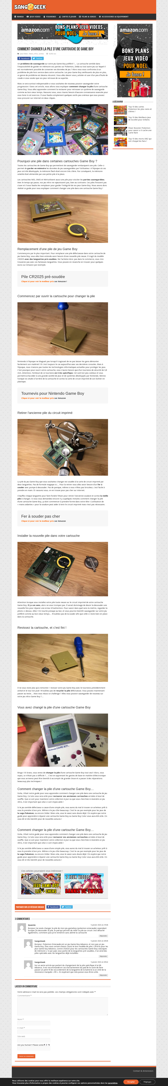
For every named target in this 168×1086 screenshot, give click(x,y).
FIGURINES (50, 17)
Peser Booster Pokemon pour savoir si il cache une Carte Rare (139, 130)
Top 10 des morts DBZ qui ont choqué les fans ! (139, 140)
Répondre (103, 936)
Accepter (131, 1082)
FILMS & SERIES (88, 17)
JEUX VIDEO (34, 17)
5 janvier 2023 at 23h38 (99, 941)
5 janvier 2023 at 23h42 (99, 962)
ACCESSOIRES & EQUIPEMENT (114, 17)
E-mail (21, 1028)
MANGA (20, 17)
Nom (20, 1019)
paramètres (112, 1083)
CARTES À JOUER (68, 17)
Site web (21, 1036)
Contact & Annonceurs (143, 1071)
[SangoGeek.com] (30, 6)
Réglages (147, 1082)
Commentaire (24, 995)
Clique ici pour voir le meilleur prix (37, 281)
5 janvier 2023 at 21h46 (99, 925)
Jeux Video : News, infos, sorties (32, 54)
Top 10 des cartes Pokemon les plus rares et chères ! (140, 109)
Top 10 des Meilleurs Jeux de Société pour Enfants (139, 118)
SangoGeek (40, 941)
